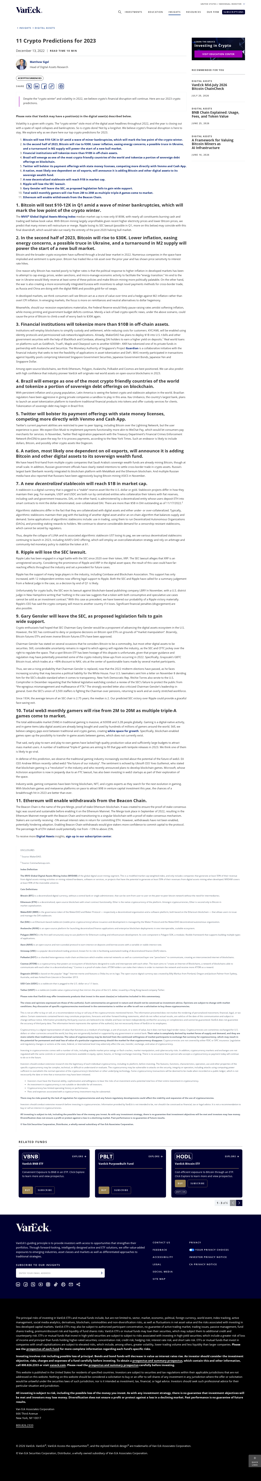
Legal (157, 1264)
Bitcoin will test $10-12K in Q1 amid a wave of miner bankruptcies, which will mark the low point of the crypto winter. (103, 139)
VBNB (30, 1156)
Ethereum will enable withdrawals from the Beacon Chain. (62, 197)
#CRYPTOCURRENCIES (30, 78)
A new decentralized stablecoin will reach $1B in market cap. (64, 179)
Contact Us (161, 1242)
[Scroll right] (239, 1203)
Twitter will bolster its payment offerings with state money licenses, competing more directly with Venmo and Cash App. (104, 166)
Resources (193, 11)
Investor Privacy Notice (208, 1257)
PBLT (106, 1156)
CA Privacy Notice (203, 1264)
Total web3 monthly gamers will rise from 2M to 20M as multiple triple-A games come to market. (88, 192)
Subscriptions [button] (234, 11)
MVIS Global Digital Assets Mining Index (48, 216)
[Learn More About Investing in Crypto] (218, 48)
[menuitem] (29, 86)
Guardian (132, 348)
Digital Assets (45, 836)
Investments (133, 11)
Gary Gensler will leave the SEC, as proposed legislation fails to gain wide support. (78, 188)
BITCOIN (181, 1191)
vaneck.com (58, 1365)
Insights (174, 11)
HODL (183, 1156)
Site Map (159, 1278)
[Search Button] (120, 12)
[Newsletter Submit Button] (102, 1273)
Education (155, 11)
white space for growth (123, 731)
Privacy (195, 1242)
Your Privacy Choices (211, 1249)
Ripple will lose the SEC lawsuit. (44, 184)
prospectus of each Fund (42, 1349)
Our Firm (213, 11)
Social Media (163, 1271)
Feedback (160, 1249)
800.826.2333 (24, 1425)
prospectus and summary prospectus (157, 1360)
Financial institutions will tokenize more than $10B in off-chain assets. (70, 153)
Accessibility (163, 1257)
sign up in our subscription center (88, 836)
